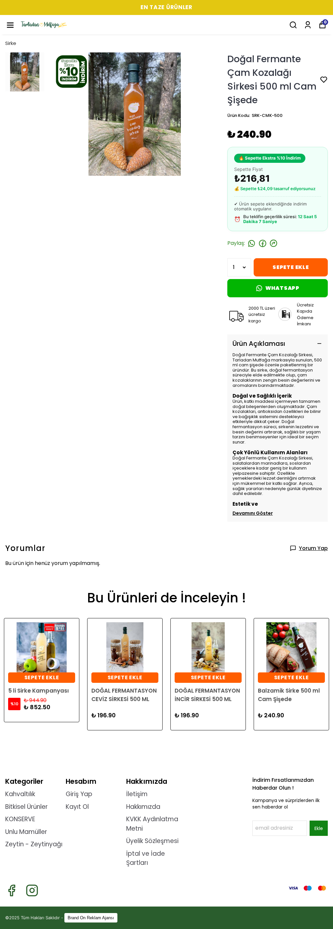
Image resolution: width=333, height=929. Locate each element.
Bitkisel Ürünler (26, 806)
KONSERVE (20, 819)
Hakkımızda (143, 806)
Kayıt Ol (77, 806)
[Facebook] (11, 890)
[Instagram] (32, 890)
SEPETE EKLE (291, 267)
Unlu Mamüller (26, 831)
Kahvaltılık (20, 794)
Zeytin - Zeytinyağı (33, 844)
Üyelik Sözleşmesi (152, 841)
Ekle (318, 828)
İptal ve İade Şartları (145, 858)
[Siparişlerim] (308, 25)
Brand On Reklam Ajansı (91, 917)
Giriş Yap (79, 794)
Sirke (10, 43)
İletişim (137, 794)
